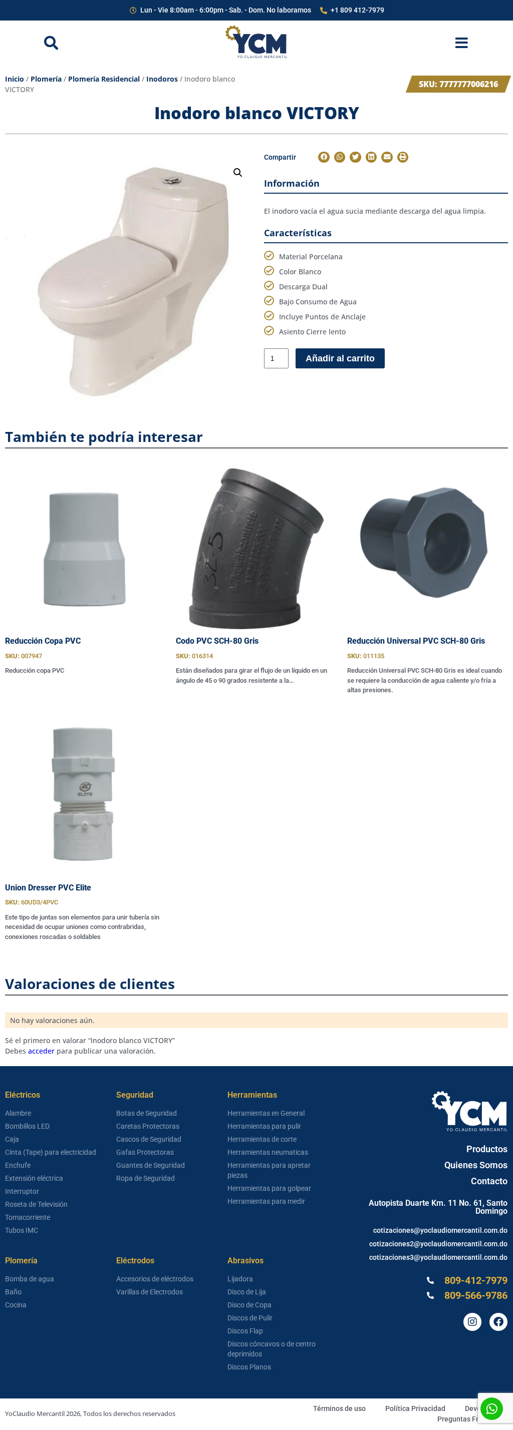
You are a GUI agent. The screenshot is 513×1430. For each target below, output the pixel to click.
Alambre (18, 1113)
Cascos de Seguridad (148, 1139)
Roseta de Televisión (36, 1204)
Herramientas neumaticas (267, 1152)
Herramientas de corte (262, 1139)
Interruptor (22, 1191)
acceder (41, 1051)
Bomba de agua (29, 1279)
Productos (486, 1149)
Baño (13, 1292)
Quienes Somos (475, 1165)
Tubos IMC (21, 1230)
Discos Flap (245, 1331)
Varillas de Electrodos (149, 1292)
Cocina (16, 1305)
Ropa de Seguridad (145, 1178)
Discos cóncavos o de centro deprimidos (271, 1349)
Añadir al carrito (340, 358)
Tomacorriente (27, 1217)
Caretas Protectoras (147, 1126)
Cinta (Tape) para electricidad (50, 1152)
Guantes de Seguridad (150, 1165)
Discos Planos (249, 1367)
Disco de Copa (249, 1305)
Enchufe (18, 1165)
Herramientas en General (266, 1113)
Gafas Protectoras (145, 1152)
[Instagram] (472, 1322)
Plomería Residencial (104, 79)
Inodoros (162, 79)
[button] (238, 173)
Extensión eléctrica (34, 1178)
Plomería (46, 79)
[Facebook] (498, 1322)
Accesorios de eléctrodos (154, 1279)
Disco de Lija (246, 1292)
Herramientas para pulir (264, 1126)
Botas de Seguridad (146, 1113)
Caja (12, 1139)
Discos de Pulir (250, 1318)
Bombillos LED (27, 1126)
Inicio (14, 79)
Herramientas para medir (266, 1201)
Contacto (489, 1181)
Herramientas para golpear (269, 1188)
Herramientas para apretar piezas (269, 1170)
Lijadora (240, 1279)
